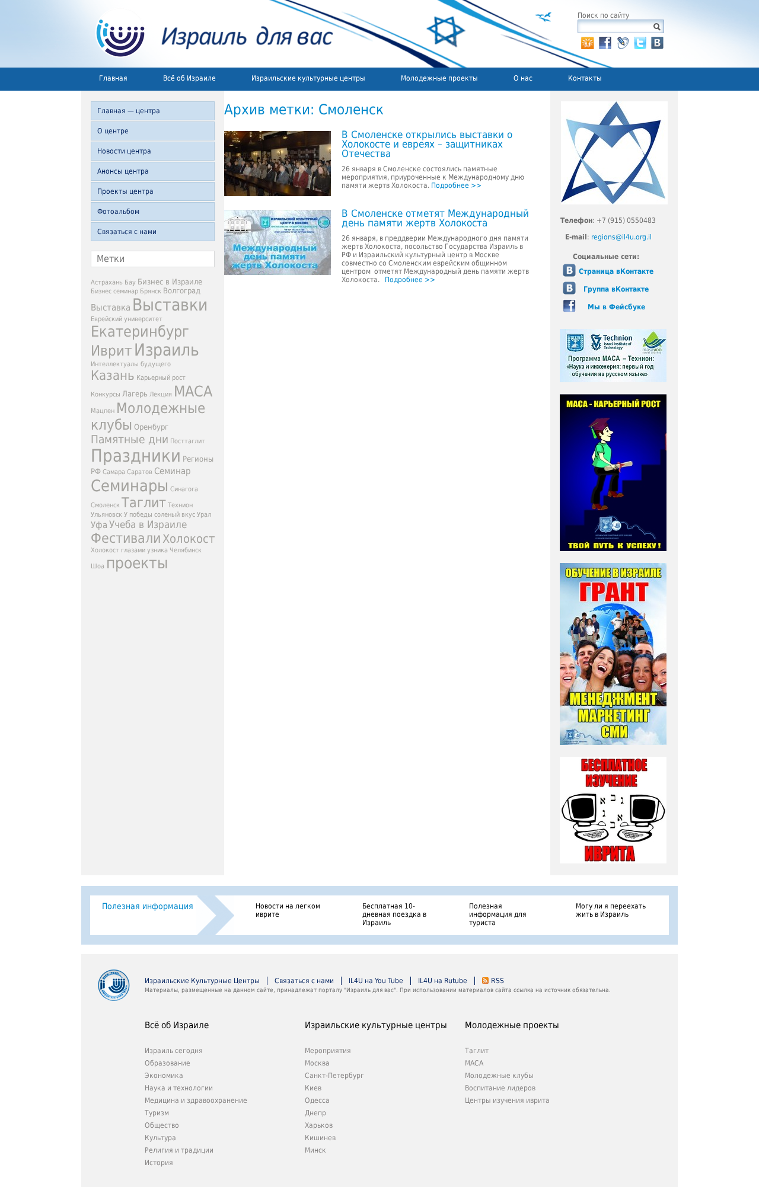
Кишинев (320, 1138)
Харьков (319, 1125)
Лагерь (135, 393)
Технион (180, 505)
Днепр (315, 1113)
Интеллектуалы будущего (131, 364)
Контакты (585, 78)
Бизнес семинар (114, 291)
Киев (313, 1088)
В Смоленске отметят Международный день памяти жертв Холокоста (435, 219)
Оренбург (151, 427)
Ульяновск (106, 515)
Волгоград (181, 290)
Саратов (139, 472)
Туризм (157, 1113)
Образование (167, 1063)
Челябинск (186, 550)
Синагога (184, 489)
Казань (113, 375)
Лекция (160, 394)
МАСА (193, 391)
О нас (523, 78)
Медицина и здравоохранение (196, 1100)
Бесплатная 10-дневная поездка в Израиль (394, 914)
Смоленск (105, 505)
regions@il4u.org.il (621, 237)
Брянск (150, 291)
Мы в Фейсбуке (616, 307)
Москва (317, 1063)
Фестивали (126, 538)
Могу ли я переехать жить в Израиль (611, 910)
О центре (113, 131)
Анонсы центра (123, 171)
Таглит (144, 502)
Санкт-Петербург (334, 1075)
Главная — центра (128, 111)
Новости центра (124, 151)
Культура (160, 1138)
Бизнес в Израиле (170, 281)
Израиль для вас (207, 34)
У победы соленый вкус (159, 515)
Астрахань (107, 282)
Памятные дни (129, 439)
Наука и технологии (179, 1088)
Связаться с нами (127, 232)
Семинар (172, 471)
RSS (497, 981)
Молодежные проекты (439, 78)
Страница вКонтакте (616, 271)
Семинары (129, 485)
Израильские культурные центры (308, 78)
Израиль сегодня (174, 1051)
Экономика (164, 1075)
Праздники (136, 456)
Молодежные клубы (499, 1075)
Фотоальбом (118, 211)
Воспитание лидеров (500, 1088)
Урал (204, 515)
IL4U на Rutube (442, 981)
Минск (315, 1150)
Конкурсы (105, 394)
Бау (130, 282)
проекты (137, 563)
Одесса (317, 1100)
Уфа (99, 525)
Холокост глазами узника (129, 550)
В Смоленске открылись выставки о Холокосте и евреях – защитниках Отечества (427, 144)
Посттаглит (187, 441)
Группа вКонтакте (616, 289)
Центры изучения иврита (507, 1100)
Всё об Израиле (189, 78)
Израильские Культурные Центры (202, 981)
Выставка (110, 307)
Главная (113, 78)
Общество (162, 1125)
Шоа (97, 566)
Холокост (188, 539)
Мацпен (102, 411)
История (159, 1163)
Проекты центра (125, 191)
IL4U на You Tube (376, 981)
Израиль (166, 350)
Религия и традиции (179, 1150)
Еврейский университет (126, 319)
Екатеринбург (140, 331)
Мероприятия (328, 1051)
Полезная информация (147, 906)
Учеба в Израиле (148, 524)
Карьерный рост (161, 378)
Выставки (170, 305)
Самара (114, 472)
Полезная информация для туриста (498, 914)
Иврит (111, 351)
